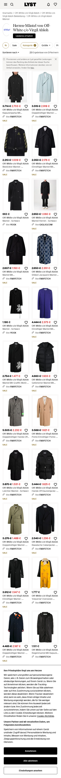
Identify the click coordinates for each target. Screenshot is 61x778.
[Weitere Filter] (6, 45)
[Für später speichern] (26, 106)
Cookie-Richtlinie (45, 716)
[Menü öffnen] (5, 4)
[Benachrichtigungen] (48, 4)
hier (32, 68)
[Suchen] (12, 4)
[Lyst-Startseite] (30, 4)
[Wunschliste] (55, 4)
